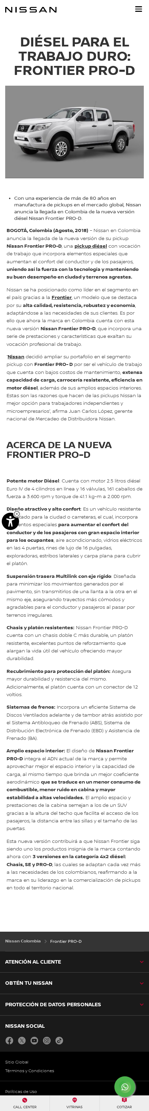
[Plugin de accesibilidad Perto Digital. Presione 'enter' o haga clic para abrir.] (10, 521)
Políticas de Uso (21, 1091)
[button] (138, 9)
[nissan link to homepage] (30, 9)
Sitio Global (16, 1062)
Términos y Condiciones (29, 1071)
